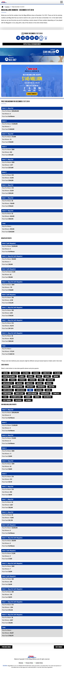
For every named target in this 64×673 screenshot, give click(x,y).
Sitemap (21, 663)
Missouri (39, 383)
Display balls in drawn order (32, 44)
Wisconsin (18, 400)
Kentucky (22, 380)
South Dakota (45, 393)
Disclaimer (5, 665)
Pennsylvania (7, 393)
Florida (22, 376)
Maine (41, 380)
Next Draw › (59, 647)
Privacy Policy (29, 663)
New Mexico (41, 387)
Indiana (56, 376)
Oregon (48, 390)
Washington (47, 397)
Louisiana (32, 380)
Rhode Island (19, 393)
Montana (49, 383)
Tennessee (56, 393)
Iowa (4, 380)
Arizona (5, 373)
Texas (5, 397)
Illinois (47, 376)
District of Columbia (9, 376)
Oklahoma (39, 390)
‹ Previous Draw (6, 647)
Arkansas (15, 373)
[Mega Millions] (2, 7)
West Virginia (7, 400)
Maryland (50, 380)
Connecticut (46, 373)
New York (51, 387)
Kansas (13, 380)
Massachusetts (7, 383)
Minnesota (29, 383)
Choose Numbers (32, 94)
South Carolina (32, 393)
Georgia (30, 376)
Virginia (37, 397)
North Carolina (7, 390)
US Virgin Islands (16, 397)
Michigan (19, 383)
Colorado (36, 373)
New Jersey (30, 387)
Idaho (38, 376)
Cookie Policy (39, 663)
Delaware (57, 373)
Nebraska (6, 387)
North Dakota (20, 390)
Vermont (28, 397)
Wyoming (28, 400)
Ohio (30, 390)
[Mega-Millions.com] (4, 1)
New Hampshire (18, 387)
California (26, 373)
